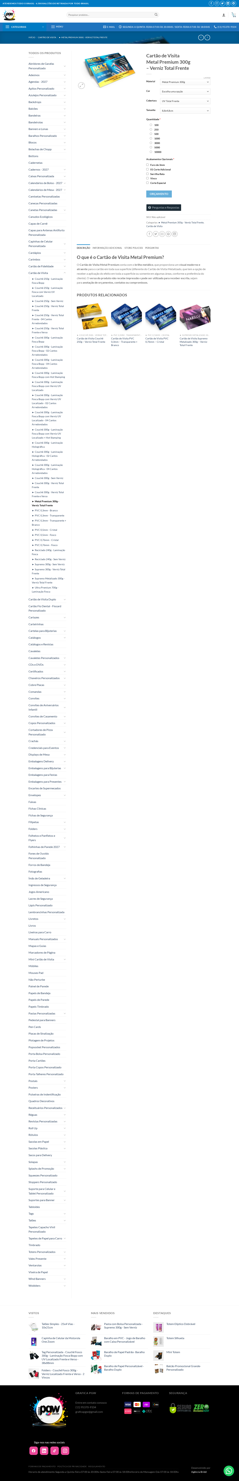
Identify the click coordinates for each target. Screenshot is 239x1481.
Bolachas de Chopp (40, 149)
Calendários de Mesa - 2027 (45, 189)
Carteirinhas (36, 624)
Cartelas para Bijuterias (43, 630)
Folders (33, 828)
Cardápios (35, 252)
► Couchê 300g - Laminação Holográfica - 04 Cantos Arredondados (47, 468)
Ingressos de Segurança (43, 885)
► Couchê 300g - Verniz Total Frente (48, 485)
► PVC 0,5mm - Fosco (44, 534)
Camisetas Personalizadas (44, 196)
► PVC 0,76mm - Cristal (45, 539)
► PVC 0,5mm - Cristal (44, 529)
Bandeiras (35, 115)
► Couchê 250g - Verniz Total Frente (48, 308)
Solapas (33, 1161)
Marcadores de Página (42, 952)
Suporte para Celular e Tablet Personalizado (42, 1191)
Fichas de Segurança (41, 815)
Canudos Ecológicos (41, 216)
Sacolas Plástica (38, 1148)
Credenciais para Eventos (44, 747)
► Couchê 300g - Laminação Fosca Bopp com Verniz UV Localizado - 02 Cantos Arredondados (47, 401)
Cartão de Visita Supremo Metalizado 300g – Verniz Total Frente (194, 341)
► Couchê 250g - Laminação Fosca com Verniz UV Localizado (47, 291)
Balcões (33, 108)
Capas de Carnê (38, 223)
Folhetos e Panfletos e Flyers (42, 838)
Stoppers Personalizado (43, 1182)
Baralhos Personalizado (43, 135)
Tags (31, 1213)
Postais (33, 1080)
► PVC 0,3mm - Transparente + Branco (49, 522)
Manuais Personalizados (43, 939)
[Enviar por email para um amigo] (162, 234)
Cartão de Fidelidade (41, 266)
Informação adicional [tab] (107, 247)
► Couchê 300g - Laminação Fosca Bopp (47, 339)
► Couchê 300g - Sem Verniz (47, 478)
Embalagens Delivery (41, 761)
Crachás (33, 741)
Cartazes (34, 617)
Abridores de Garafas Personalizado (41, 66)
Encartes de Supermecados (45, 788)
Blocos (33, 142)
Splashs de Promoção (41, 1168)
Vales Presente (37, 1258)
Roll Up (33, 1128)
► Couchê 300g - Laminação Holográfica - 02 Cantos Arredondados (47, 455)
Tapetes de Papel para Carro (45, 1238)
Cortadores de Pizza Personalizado (41, 732)
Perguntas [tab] (152, 247)
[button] (229, 1471)
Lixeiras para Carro (40, 932)
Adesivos (34, 75)
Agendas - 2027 (38, 81)
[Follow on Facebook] (211, 3)
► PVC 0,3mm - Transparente (48, 515)
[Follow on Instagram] (216, 3)
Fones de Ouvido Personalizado (39, 856)
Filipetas (34, 822)
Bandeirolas (36, 122)
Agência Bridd (199, 1471)
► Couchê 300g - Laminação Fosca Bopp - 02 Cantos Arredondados (47, 350)
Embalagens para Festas (43, 774)
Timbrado (34, 1245)
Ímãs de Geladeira (39, 878)
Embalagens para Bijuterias (45, 768)
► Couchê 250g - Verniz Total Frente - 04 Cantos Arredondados (48, 319)
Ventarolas (35, 1265)
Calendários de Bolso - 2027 (45, 183)
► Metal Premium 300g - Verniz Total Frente (83, 37)
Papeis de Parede (39, 999)
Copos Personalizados (42, 723)
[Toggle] (64, 66)
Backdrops (35, 102)
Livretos (33, 918)
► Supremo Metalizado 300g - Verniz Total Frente (48, 580)
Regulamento (96, 1466)
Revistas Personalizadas (43, 1121)
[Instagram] (65, 1451)
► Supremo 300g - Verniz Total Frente (48, 571)
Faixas (32, 801)
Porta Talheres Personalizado (46, 1074)
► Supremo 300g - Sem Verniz (48, 564)
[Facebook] (33, 1451)
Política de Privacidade (72, 1466)
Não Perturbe (37, 979)
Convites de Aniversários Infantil (44, 707)
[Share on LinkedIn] (175, 234)
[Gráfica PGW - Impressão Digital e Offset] (32, 15)
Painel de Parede (39, 986)
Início (32, 37)
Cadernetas (36, 162)
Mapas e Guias (37, 945)
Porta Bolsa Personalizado (44, 1053)
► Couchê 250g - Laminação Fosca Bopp (47, 280)
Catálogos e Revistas (41, 644)
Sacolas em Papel (39, 1141)
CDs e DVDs (36, 664)
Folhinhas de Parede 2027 (44, 846)
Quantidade (153, 119)
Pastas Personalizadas (42, 1013)
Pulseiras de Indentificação (45, 1094)
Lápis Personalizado (40, 905)
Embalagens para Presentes (45, 781)
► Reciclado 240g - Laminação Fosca (48, 552)
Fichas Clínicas (37, 808)
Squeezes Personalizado (43, 1175)
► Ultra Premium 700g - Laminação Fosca (45, 589)
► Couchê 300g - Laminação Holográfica (47, 444)
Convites (34, 698)
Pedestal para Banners (42, 1020)
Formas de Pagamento (42, 1466)
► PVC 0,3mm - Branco (45, 510)
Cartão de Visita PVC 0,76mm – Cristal (156, 340)
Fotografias (35, 871)
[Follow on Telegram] (233, 3)
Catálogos (35, 637)
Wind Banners (37, 1278)
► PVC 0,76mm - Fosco (45, 545)
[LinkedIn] (44, 1451)
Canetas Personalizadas (43, 209)
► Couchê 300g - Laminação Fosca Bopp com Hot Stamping (48, 374)
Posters (33, 1087)
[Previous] (77, 329)
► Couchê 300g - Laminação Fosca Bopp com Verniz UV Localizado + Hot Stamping (47, 433)
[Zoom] (81, 85)
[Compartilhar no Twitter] (156, 234)
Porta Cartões (37, 1060)
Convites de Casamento (43, 716)
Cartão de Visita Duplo (42, 599)
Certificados (36, 671)
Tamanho (150, 110)
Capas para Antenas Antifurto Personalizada (47, 232)
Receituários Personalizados (45, 1107)
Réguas (33, 1114)
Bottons (33, 156)
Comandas (35, 691)
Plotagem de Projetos (41, 1040)
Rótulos (33, 1134)
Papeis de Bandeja (39, 993)
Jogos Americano (39, 891)
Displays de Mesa (39, 754)
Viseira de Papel (38, 1272)
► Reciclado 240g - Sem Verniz (48, 559)
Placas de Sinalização (41, 1033)
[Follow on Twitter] (222, 3)
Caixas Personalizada (41, 176)
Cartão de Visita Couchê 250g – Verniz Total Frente (91, 340)
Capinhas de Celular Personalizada (41, 244)
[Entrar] (224, 15)
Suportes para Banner (42, 1200)
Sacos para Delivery (40, 1155)
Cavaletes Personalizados (44, 658)
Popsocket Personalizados (44, 1047)
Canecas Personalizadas (43, 203)
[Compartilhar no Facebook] (149, 234)
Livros (32, 925)
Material (150, 81)
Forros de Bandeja (39, 864)
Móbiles (33, 966)
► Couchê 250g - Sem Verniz (47, 300)
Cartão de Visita (47, 37)
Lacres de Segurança (41, 898)
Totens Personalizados (42, 1251)
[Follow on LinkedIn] (228, 3)
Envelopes (35, 795)
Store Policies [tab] (134, 247)
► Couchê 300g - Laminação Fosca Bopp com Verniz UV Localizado (47, 386)
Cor (148, 91)
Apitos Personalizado (41, 88)
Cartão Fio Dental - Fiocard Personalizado (45, 608)
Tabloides (34, 1206)
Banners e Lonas (38, 129)
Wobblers (34, 1285)
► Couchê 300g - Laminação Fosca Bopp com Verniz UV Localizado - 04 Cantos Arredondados (47, 418)
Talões (32, 1220)
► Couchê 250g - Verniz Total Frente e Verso (48, 330)
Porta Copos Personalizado (45, 1067)
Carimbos (34, 259)
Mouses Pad (36, 972)
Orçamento (159, 193)
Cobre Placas (36, 684)
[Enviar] (156, 15)
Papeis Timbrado (39, 1006)
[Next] (210, 329)
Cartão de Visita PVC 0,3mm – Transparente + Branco (124, 341)
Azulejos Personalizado (43, 95)
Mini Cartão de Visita (41, 959)
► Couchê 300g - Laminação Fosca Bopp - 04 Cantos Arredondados (47, 363)
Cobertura (151, 101)
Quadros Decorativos (41, 1101)
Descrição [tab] (83, 247)
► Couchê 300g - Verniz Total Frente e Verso (48, 494)
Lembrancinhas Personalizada (46, 912)
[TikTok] (54, 1451)
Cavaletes (34, 651)
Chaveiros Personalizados (44, 678)
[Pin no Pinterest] (168, 234)
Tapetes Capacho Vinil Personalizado (42, 1229)
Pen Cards (35, 1026)
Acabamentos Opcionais (160, 159)
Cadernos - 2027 (39, 169)
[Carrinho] (233, 14)
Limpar (207, 78)
